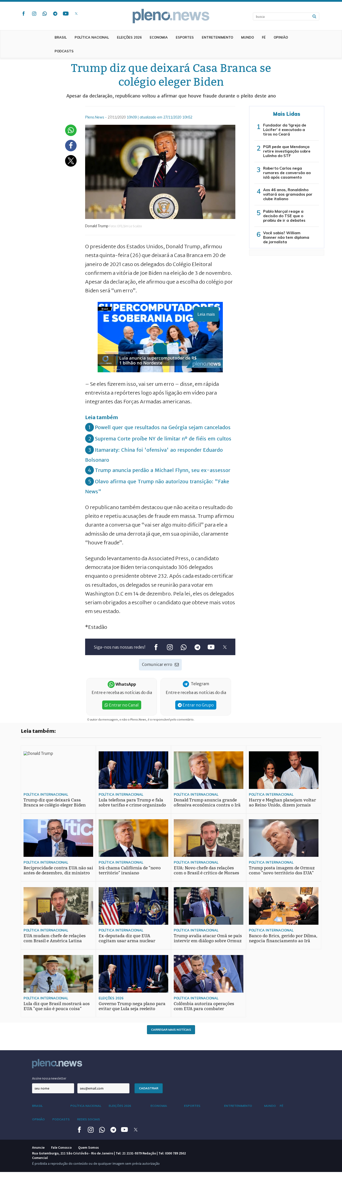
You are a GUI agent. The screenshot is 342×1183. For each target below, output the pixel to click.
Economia (159, 37)
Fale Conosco (61, 1147)
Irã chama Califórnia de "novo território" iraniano (130, 870)
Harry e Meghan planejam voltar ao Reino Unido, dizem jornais (282, 802)
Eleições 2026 (129, 37)
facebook (23, 13)
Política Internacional (46, 794)
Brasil (61, 37)
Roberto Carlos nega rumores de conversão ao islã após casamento (287, 173)
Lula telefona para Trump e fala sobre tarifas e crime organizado (132, 802)
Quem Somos (88, 1147)
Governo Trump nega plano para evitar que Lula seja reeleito (132, 1006)
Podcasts (64, 51)
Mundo (247, 37)
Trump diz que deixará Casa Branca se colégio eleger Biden (55, 802)
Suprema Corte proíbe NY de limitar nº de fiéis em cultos (163, 438)
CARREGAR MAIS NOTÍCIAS (171, 1029)
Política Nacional (92, 37)
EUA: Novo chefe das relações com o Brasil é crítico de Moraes (206, 870)
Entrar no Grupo (198, 704)
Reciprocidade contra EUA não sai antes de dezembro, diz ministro (58, 870)
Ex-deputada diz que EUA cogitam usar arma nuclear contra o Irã (127, 941)
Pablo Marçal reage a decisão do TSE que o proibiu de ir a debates (284, 216)
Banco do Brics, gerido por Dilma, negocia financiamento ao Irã (283, 938)
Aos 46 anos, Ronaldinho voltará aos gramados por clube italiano (287, 194)
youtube (65, 13)
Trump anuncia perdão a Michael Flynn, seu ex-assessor (162, 470)
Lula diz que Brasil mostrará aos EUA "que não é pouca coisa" (57, 1006)
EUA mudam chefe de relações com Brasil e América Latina (55, 938)
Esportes (185, 37)
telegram (55, 13)
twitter (76, 13)
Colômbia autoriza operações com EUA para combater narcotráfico (204, 1008)
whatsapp (44, 13)
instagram (34, 13)
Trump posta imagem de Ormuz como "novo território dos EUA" (282, 870)
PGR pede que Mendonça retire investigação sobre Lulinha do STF (286, 151)
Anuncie (38, 1147)
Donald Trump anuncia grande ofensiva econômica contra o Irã (207, 802)
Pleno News (171, 16)
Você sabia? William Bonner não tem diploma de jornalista (286, 237)
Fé (264, 37)
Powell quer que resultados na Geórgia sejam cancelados (163, 427)
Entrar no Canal (123, 704)
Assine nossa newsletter (49, 1078)
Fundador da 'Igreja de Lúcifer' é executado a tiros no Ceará (284, 130)
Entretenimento (217, 37)
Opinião (281, 37)
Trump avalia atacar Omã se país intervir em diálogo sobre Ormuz (208, 938)
